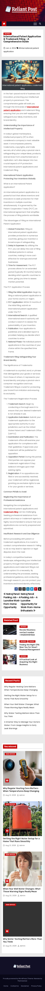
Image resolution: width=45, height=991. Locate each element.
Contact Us (14, 986)
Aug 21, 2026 (11, 795)
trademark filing (11, 512)
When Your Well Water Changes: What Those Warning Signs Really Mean (21, 890)
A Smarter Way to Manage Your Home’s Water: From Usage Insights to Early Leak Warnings (22, 725)
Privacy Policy (36, 986)
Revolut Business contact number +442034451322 (27, 632)
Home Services (10, 754)
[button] (40, 23)
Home (6, 986)
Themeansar (22, 981)
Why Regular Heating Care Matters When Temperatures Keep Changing (21, 789)
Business (7, 34)
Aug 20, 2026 (11, 895)
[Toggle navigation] (35, 24)
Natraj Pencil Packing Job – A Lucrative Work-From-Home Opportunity (12, 600)
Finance (31, 641)
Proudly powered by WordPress (15, 978)
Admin (22, 795)
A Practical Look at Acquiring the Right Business (28, 662)
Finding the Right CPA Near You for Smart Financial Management (30, 647)
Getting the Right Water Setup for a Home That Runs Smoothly (21, 840)
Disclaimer (25, 986)
